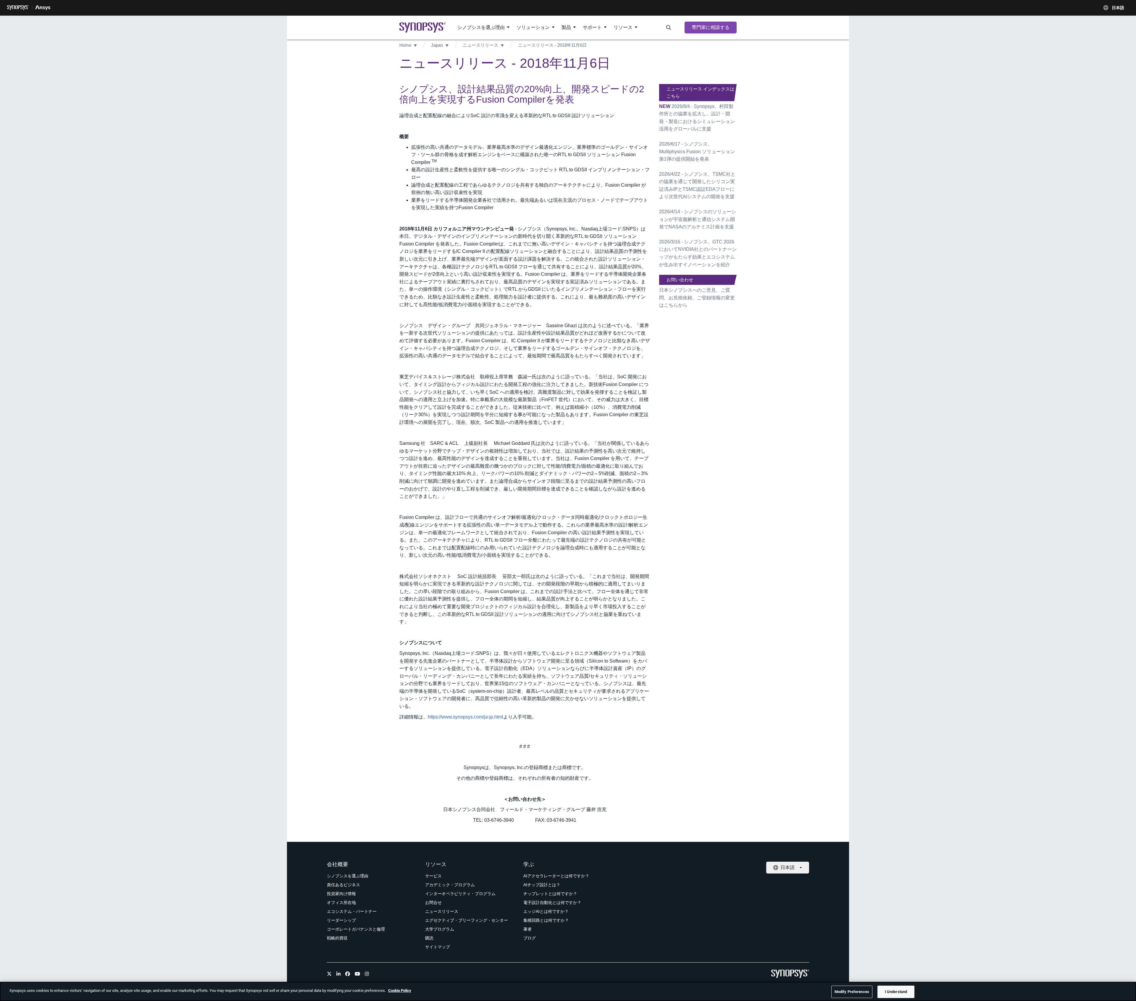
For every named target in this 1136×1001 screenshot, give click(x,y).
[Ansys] (42, 7)
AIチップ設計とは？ (541, 884)
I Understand (896, 991)
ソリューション (533, 27)
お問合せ (433, 902)
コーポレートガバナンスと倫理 (356, 929)
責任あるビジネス (343, 884)
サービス (433, 876)
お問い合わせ (680, 279)
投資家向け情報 (341, 893)
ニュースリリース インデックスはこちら (700, 92)
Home (405, 45)
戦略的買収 (337, 938)
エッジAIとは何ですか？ (546, 911)
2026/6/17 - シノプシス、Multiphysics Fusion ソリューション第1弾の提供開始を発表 (697, 151)
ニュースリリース (480, 45)
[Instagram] (367, 973)
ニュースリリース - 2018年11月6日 (552, 45)
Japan (437, 45)
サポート (592, 27)
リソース (623, 27)
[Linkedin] (338, 973)
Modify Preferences (852, 991)
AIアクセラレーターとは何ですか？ (556, 876)
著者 (527, 929)
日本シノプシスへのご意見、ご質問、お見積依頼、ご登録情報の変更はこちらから (697, 298)
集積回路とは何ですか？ (546, 920)
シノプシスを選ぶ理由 (481, 27)
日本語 (1118, 7)
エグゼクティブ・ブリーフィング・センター (466, 920)
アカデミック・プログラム (450, 884)
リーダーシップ (341, 920)
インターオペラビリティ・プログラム (460, 893)
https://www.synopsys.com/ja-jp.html (465, 716)
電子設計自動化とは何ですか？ (552, 902)
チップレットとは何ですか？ (550, 893)
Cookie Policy (399, 990)
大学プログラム (439, 929)
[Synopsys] (18, 7)
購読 (429, 938)
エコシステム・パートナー (352, 911)
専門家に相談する (711, 27)
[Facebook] (347, 973)
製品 (566, 27)
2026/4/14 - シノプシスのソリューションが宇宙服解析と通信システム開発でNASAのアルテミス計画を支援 (697, 219)
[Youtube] (357, 973)
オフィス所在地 (341, 902)
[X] (329, 973)
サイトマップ (437, 947)
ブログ (529, 938)
